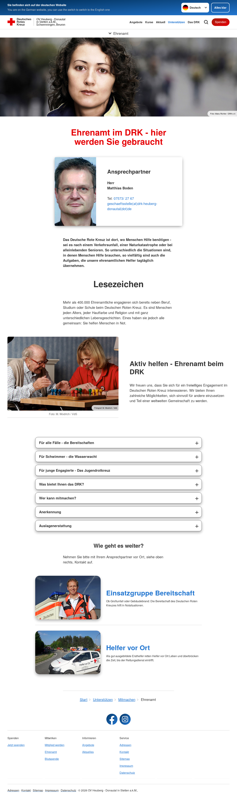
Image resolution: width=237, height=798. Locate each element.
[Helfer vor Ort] (68, 652)
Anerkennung (50, 511)
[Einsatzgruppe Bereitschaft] (68, 597)
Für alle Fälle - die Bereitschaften (66, 442)
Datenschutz (127, 773)
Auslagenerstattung (55, 525)
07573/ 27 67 (124, 198)
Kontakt (124, 752)
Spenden (220, 22)
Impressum (126, 766)
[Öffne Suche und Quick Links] (206, 22)
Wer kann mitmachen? (57, 497)
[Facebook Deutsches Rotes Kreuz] (111, 719)
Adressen (125, 745)
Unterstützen (176, 22)
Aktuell (160, 22)
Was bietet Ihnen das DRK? (61, 484)
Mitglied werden (54, 745)
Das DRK (194, 22)
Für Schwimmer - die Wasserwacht (68, 456)
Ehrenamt (51, 752)
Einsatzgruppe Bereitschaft (150, 593)
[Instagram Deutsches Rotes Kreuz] (125, 719)
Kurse (149, 22)
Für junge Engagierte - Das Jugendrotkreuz (74, 470)
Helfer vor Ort (128, 647)
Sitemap (125, 759)
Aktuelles (88, 752)
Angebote (135, 22)
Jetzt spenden (16, 745)
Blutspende (52, 759)
